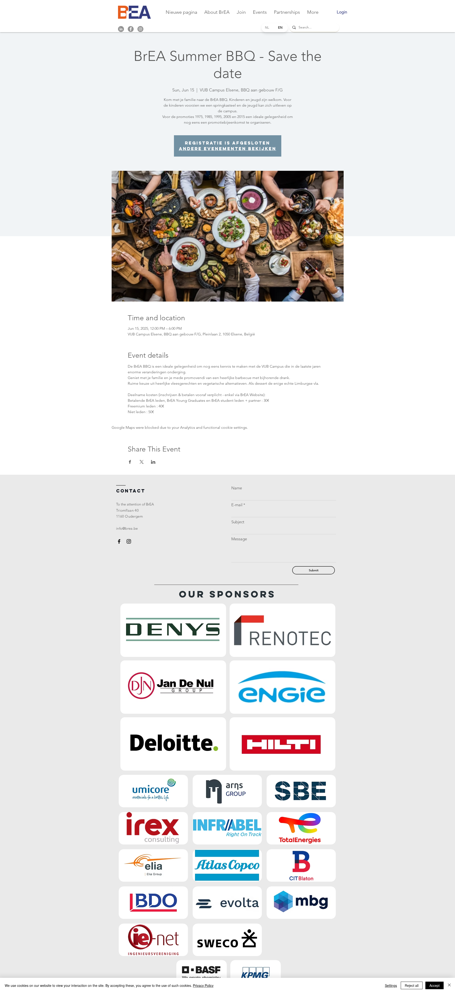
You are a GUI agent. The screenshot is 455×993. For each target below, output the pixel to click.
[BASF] (201, 972)
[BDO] (153, 902)
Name (236, 488)
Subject (237, 522)
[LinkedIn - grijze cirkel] (121, 29)
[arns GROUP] (227, 791)
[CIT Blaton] (301, 865)
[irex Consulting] (153, 828)
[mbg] (301, 902)
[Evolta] (227, 902)
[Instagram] (140, 29)
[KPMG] (255, 972)
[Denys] (173, 630)
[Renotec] (282, 630)
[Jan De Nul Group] (173, 687)
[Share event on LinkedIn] (153, 462)
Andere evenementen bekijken (227, 148)
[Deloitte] (173, 744)
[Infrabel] (227, 828)
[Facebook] (131, 29)
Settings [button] (391, 985)
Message (239, 539)
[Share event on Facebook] (130, 462)
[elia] (153, 865)
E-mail (236, 505)
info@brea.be (127, 528)
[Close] (449, 985)
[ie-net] (153, 940)
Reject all (412, 985)
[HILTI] (282, 744)
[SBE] (301, 791)
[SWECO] (227, 940)
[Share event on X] (141, 462)
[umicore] (153, 791)
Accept (434, 985)
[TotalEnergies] (301, 828)
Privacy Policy (203, 985)
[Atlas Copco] (227, 865)
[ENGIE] (282, 687)
